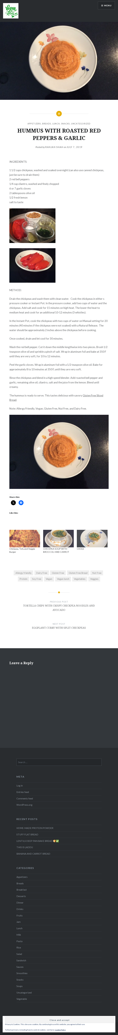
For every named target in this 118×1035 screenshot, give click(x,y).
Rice (18, 947)
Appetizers (34, 123)
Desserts (21, 896)
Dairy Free (41, 572)
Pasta (19, 941)
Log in (19, 785)
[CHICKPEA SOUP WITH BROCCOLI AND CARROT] (58, 538)
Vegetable (21, 998)
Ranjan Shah (54, 147)
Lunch (56, 123)
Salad (19, 954)
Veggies (94, 578)
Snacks (65, 123)
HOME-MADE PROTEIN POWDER (34, 828)
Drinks (19, 909)
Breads (46, 123)
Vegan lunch (63, 578)
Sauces (20, 966)
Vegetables (79, 578)
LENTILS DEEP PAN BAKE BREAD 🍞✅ (37, 841)
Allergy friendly (23, 572)
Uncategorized (80, 123)
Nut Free (96, 572)
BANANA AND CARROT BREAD (33, 853)
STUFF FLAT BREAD (27, 834)
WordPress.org (24, 804)
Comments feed (24, 798)
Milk (18, 934)
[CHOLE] (92, 538)
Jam (18, 921)
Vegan (49, 578)
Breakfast (21, 889)
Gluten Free (58, 572)
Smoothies (22, 973)
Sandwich (21, 960)
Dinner (20, 902)
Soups (19, 986)
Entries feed (22, 792)
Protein (23, 578)
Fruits (19, 915)
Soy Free (36, 578)
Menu (108, 5)
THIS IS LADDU (24, 847)
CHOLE (80, 548)
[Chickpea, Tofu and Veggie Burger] (24, 538)
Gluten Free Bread (78, 572)
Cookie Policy (60, 1030)
